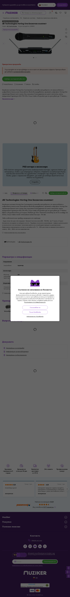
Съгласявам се (35, 307)
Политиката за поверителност (35, 302)
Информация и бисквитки (35, 316)
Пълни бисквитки (35, 312)
